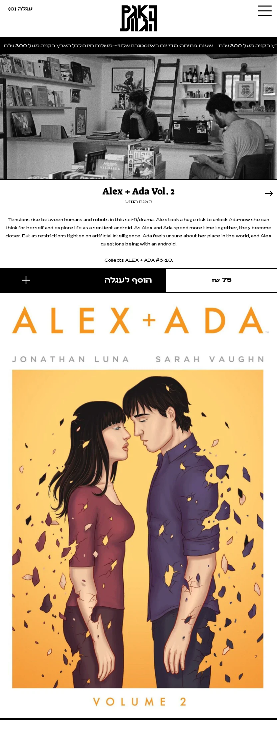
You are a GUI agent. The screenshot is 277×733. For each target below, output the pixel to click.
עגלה (20, 8)
